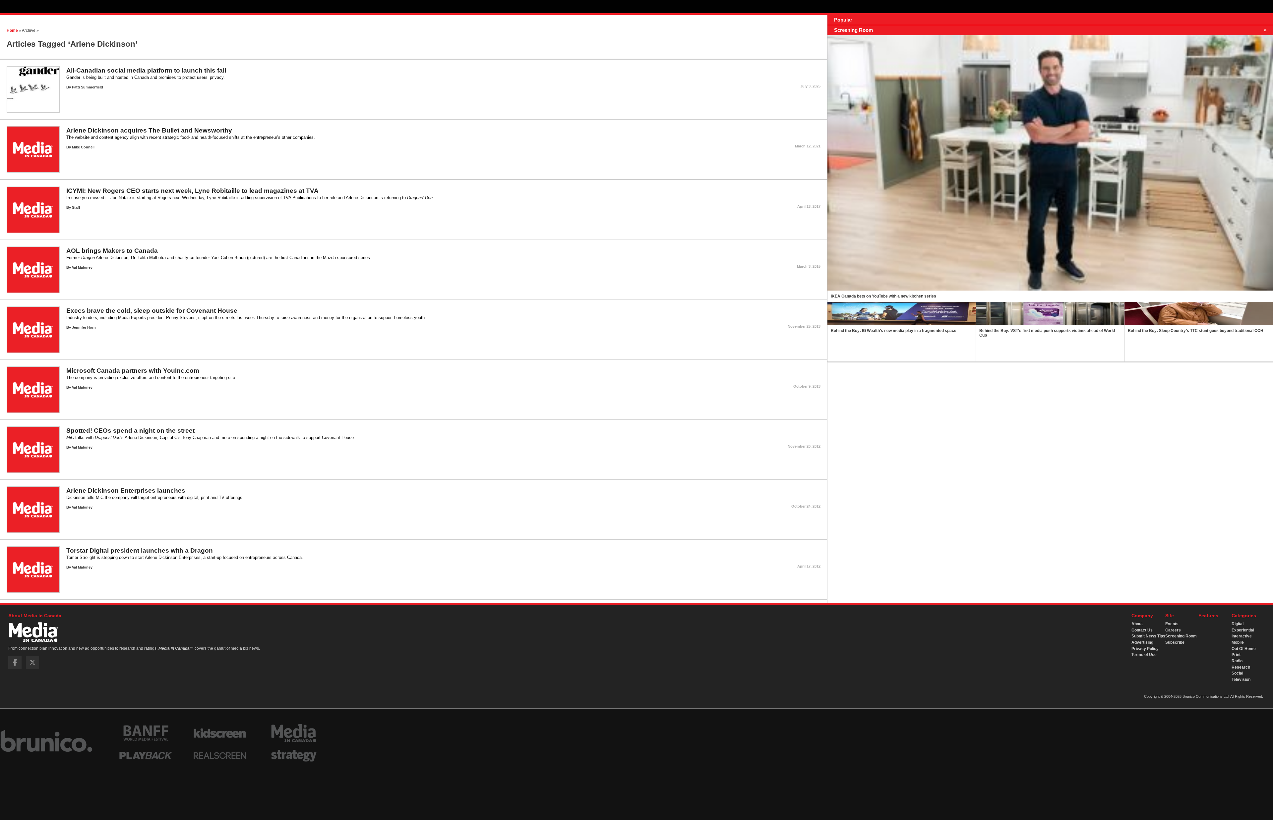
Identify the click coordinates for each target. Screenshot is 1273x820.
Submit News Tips (1148, 636)
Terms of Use (1144, 654)
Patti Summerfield (87, 87)
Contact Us (1142, 630)
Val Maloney (82, 267)
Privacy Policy (1145, 648)
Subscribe (1174, 642)
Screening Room (1181, 636)
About (1137, 624)
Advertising (1142, 642)
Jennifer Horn (84, 327)
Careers (1173, 630)
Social (1237, 673)
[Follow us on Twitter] (32, 667)
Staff (76, 207)
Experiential (1243, 630)
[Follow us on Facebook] (15, 667)
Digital (1237, 624)
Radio (1237, 661)
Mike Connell (83, 147)
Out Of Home (1244, 648)
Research (1241, 667)
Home (12, 30)
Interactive (1242, 636)
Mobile (1238, 642)
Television (1241, 679)
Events (1172, 624)
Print (1236, 654)
